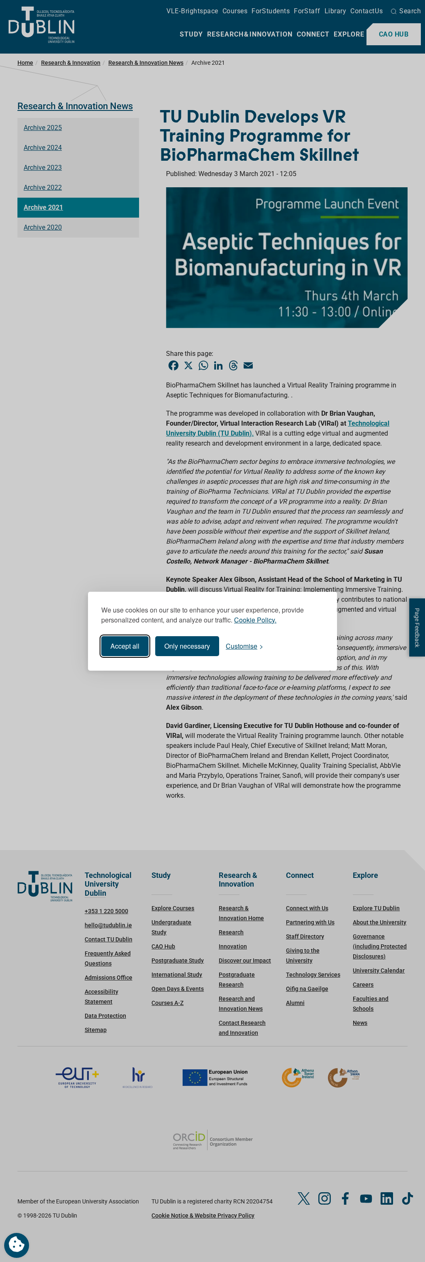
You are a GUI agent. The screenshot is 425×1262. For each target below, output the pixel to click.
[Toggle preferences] (16, 1245)
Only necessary (187, 646)
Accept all (124, 646)
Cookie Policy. (255, 620)
